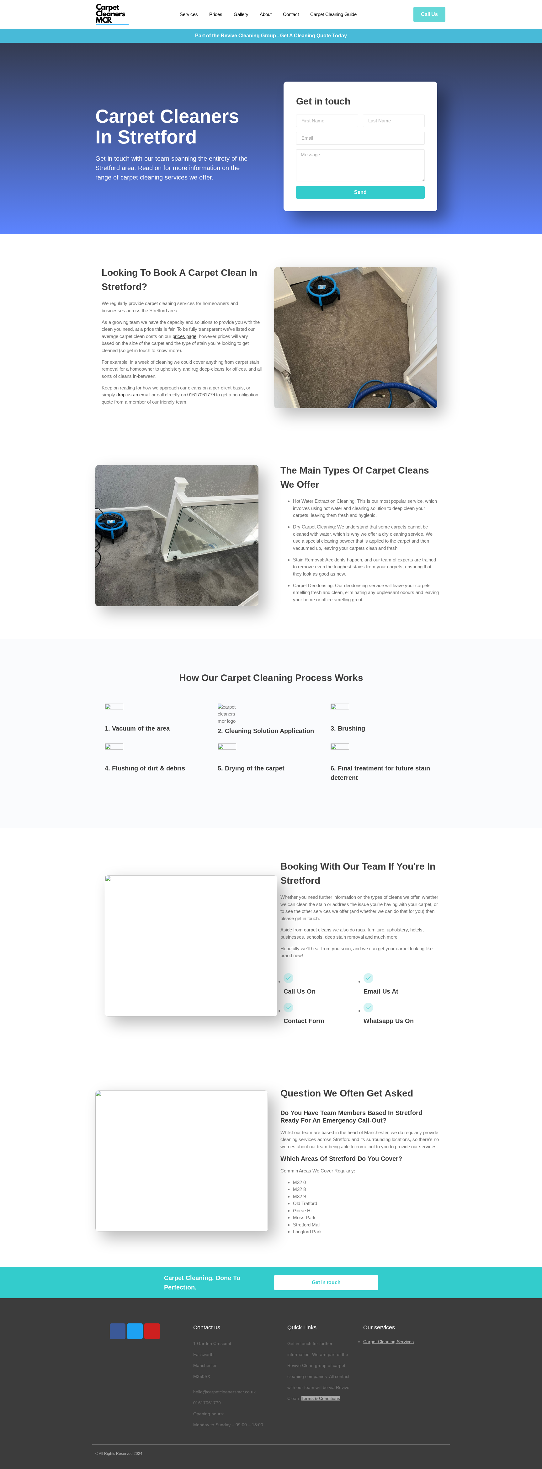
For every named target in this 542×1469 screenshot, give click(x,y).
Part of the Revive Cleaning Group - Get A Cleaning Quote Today (271, 35)
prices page (184, 336)
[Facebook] (117, 1331)
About (266, 14)
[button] (429, 14)
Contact (291, 14)
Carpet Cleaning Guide (333, 14)
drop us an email (133, 394)
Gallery (241, 14)
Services (189, 14)
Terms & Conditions (320, 1398)
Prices (215, 14)
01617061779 (201, 394)
